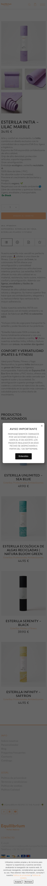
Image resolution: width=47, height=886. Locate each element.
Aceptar (18, 882)
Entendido (23, 456)
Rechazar (28, 882)
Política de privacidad (21, 875)
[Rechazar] (43, 872)
